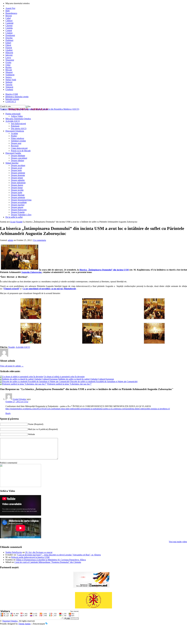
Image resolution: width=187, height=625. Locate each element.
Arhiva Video (17, 116)
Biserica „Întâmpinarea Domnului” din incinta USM (104, 270)
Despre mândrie (18, 180)
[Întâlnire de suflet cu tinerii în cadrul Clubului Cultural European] (29, 379)
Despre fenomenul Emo (21, 200)
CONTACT (10, 101)
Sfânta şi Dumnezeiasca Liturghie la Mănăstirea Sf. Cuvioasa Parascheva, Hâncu (51, 560)
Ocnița (8, 62)
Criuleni (8, 33)
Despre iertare (17, 178)
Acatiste (14, 133)
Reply (8, 413)
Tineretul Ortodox (39, 109)
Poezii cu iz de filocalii (21, 150)
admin (10, 240)
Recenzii (14, 146)
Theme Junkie (24, 624)
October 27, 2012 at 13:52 (16, 401)
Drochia (8, 38)
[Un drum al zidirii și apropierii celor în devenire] (21, 376)
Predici (14, 136)
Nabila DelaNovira (13, 552)
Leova (8, 57)
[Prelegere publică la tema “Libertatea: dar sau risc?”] (23, 384)
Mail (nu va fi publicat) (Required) (43, 429)
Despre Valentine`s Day (21, 214)
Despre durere (17, 185)
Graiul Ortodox (19, 399)
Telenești (9, 87)
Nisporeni (9, 60)
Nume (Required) (35, 424)
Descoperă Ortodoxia (14, 131)
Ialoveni (8, 55)
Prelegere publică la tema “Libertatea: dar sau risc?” (69, 384)
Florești (8, 47)
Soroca (8, 77)
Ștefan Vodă (10, 80)
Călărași (8, 20)
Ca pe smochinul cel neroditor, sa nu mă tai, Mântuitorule (49, 288)
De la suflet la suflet (14, 217)
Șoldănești (9, 75)
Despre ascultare (18, 165)
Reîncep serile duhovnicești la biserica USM (30, 557)
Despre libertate (18, 195)
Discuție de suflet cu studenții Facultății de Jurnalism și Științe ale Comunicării (103, 381)
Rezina (8, 67)
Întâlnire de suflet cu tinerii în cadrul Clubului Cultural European (86, 379)
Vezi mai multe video (178, 541)
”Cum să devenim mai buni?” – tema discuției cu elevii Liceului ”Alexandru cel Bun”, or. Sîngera (59, 555)
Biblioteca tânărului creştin (16, 96)
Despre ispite (16, 192)
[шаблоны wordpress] (46, 624)
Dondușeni (10, 35)
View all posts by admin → (12, 366)
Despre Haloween (19, 210)
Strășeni (8, 82)
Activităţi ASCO (12, 121)
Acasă (12, 222)
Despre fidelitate (18, 155)
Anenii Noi (10, 8)
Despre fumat (17, 187)
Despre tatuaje (17, 207)
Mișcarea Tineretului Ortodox (18, 118)
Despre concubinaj (19, 158)
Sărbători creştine (18, 141)
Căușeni (8, 25)
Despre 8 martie (18, 212)
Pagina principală (12, 114)
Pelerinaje (15, 126)
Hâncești (9, 52)
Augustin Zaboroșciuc (31, 272)
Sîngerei (9, 72)
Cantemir (9, 23)
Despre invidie (17, 190)
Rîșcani (8, 70)
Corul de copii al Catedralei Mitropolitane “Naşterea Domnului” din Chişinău (47, 562)
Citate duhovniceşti (19, 148)
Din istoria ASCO (18, 128)
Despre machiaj (17, 205)
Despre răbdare (17, 160)
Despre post (16, 143)
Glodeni (8, 50)
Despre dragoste (18, 175)
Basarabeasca (11, 13)
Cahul (8, 18)
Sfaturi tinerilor (11, 163)
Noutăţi (19, 222)
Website (31, 434)
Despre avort (16, 168)
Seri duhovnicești (18, 123)
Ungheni (9, 89)
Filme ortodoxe (17, 138)
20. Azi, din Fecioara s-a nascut (38, 552)
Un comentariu (39, 240)
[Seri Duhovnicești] (20, 486)
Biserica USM (11, 94)
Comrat (8, 30)
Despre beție (16, 170)
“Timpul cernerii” (11, 288)
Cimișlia (9, 28)
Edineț (8, 43)
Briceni (8, 15)
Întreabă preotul (12, 99)
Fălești (8, 45)
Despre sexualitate (19, 202)
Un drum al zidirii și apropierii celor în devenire (64, 376)
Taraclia (8, 84)
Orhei (7, 65)
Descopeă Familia (13, 153)
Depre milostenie (18, 182)
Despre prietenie (18, 173)
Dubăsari (9, 40)
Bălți (7, 11)
